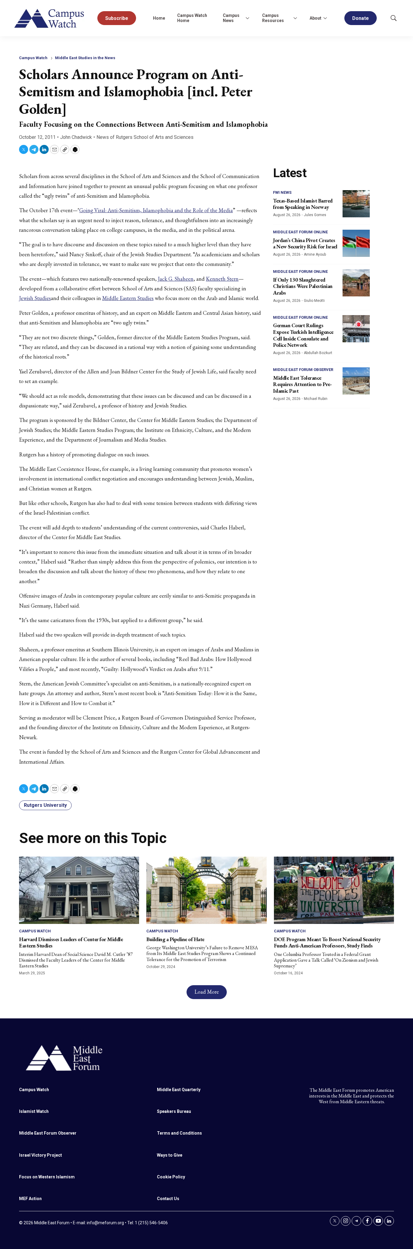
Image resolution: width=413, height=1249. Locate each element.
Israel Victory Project (40, 1155)
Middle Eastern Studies (128, 298)
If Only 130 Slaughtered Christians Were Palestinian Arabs (303, 286)
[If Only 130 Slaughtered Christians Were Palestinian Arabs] (356, 282)
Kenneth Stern (222, 278)
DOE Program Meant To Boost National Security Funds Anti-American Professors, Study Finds (327, 942)
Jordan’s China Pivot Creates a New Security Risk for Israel (305, 243)
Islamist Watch (34, 1111)
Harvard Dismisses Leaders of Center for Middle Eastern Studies (71, 942)
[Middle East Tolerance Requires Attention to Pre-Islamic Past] (356, 381)
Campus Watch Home (192, 18)
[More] (247, 18)
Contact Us (168, 1198)
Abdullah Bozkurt (318, 353)
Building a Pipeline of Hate (175, 939)
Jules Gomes (315, 215)
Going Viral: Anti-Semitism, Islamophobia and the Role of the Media (156, 210)
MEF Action (30, 1198)
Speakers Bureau (174, 1111)
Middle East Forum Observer (303, 369)
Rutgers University (45, 805)
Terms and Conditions (179, 1133)
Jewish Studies (35, 298)
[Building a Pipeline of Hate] (206, 890)
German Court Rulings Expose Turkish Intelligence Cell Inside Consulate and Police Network (303, 335)
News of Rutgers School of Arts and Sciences (144, 137)
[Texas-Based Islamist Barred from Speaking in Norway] (356, 203)
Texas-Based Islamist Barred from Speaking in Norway (303, 204)
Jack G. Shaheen (175, 278)
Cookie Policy (171, 1176)
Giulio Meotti (314, 301)
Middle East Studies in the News (85, 58)
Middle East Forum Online (300, 232)
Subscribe (116, 18)
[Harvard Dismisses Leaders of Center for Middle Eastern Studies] (79, 890)
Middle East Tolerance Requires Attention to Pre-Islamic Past (302, 384)
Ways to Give (169, 1155)
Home (159, 18)
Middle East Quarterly (178, 1089)
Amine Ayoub (315, 254)
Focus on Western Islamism (47, 1176)
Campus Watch (33, 58)
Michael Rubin (315, 399)
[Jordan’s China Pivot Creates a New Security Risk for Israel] (356, 243)
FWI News (282, 192)
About (315, 18)
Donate (360, 18)
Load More (206, 991)
